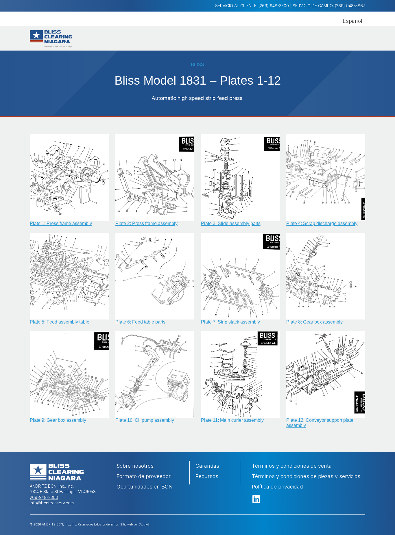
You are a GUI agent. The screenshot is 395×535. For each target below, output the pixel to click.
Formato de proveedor (144, 476)
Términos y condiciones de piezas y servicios (306, 476)
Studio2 (144, 524)
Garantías (207, 466)
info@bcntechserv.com (52, 502)
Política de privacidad (277, 487)
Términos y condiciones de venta (292, 466)
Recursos (206, 476)
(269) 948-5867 (350, 5)
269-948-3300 (44, 497)
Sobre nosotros (135, 466)
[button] (256, 499)
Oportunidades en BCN (145, 487)
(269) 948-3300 (274, 5)
